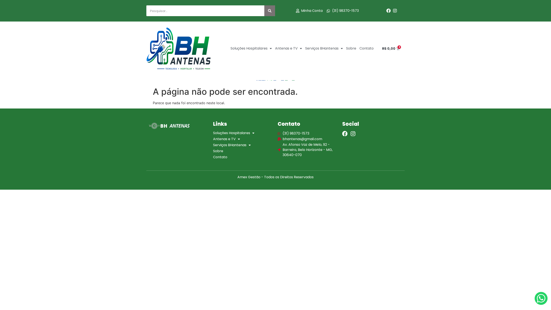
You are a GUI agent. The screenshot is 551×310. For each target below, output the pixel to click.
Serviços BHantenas (322, 48)
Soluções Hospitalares (249, 48)
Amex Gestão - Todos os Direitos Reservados (275, 177)
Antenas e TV (286, 48)
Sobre (351, 48)
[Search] (269, 10)
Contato (366, 48)
